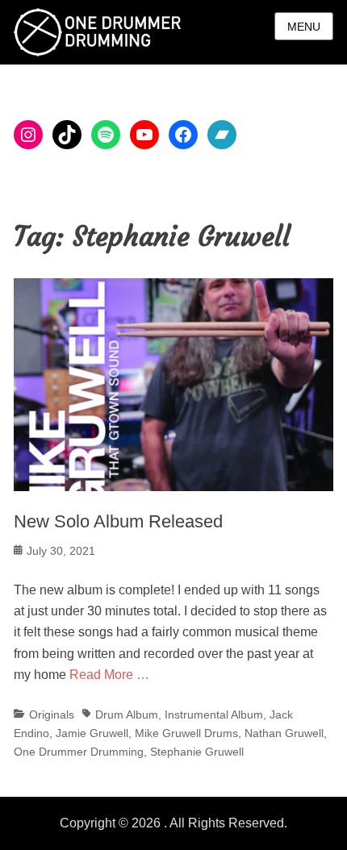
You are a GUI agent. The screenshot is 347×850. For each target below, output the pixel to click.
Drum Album (126, 714)
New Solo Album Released (118, 521)
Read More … (109, 674)
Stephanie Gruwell (197, 751)
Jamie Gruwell (92, 733)
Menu (303, 26)
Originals (51, 714)
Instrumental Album (214, 714)
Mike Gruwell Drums (186, 733)
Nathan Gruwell (284, 733)
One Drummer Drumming (79, 751)
